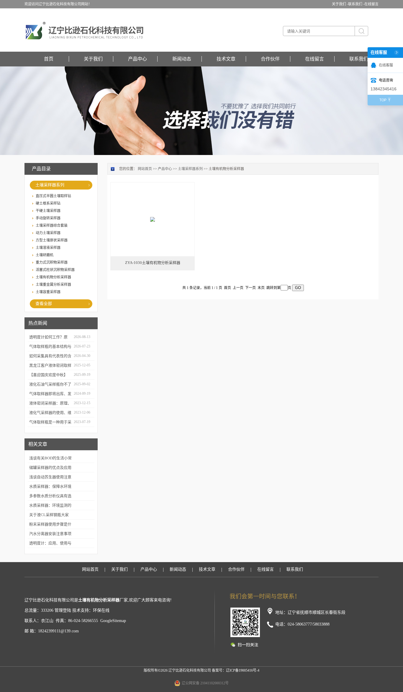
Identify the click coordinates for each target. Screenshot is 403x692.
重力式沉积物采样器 (52, 262)
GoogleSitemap (113, 620)
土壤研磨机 (44, 255)
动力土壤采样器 (48, 233)
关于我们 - (340, 4)
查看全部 (43, 303)
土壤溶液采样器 (48, 248)
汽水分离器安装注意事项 (50, 533)
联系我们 (358, 58)
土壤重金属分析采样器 (53, 285)
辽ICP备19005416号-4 (242, 670)
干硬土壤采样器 (48, 211)
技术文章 (226, 58)
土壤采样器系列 (49, 185)
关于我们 (93, 58)
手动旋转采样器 (48, 218)
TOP (382, 100)
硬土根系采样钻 (48, 203)
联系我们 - (356, 4)
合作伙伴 (270, 58)
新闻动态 (181, 58)
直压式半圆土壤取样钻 (53, 196)
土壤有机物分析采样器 (53, 277)
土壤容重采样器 (48, 292)
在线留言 (371, 4)
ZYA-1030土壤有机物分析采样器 (152, 262)
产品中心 (137, 58)
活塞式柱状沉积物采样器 (55, 270)
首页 (48, 58)
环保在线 (101, 610)
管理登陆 (63, 610)
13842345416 (384, 88)
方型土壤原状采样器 (52, 240)
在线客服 (386, 65)
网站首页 (145, 169)
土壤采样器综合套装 (52, 225)
